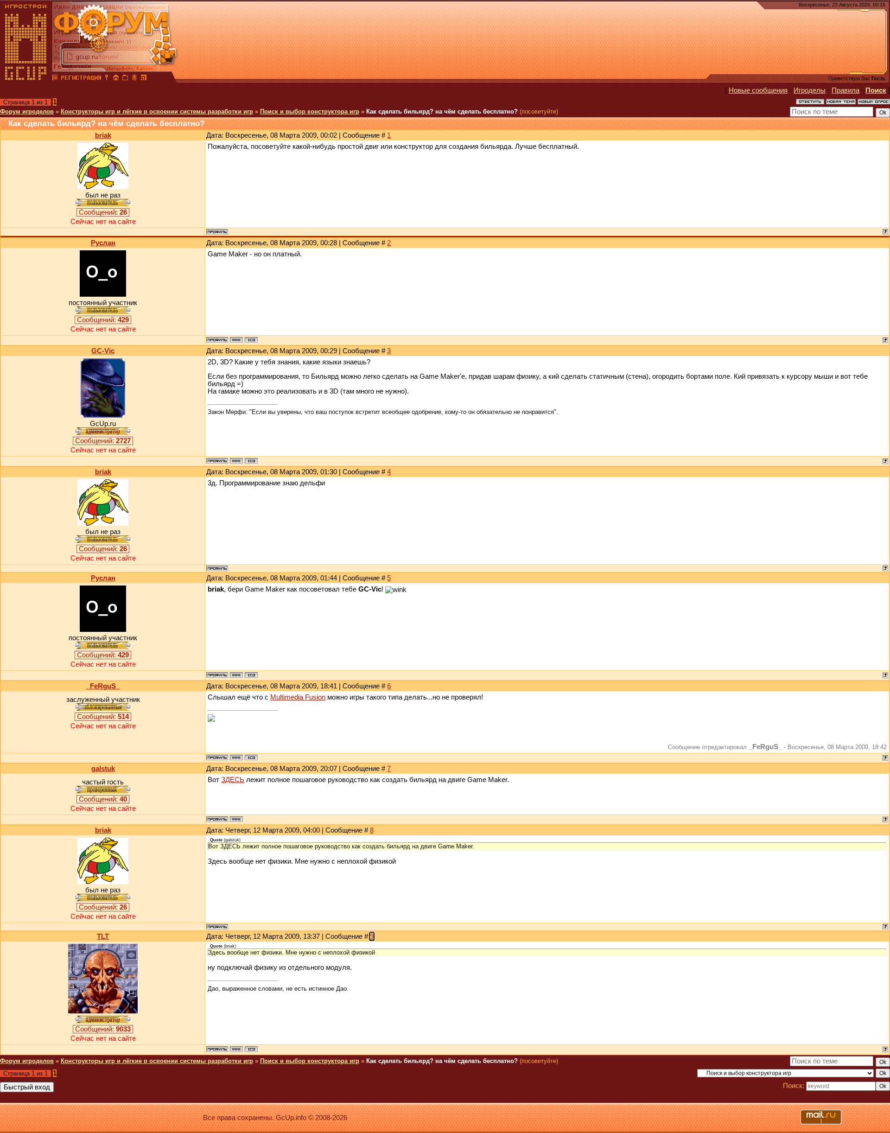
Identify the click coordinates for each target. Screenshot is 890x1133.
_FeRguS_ (103, 686)
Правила (845, 90)
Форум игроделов (27, 111)
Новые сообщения (758, 90)
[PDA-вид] (134, 79)
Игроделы (810, 90)
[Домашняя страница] (236, 340)
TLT (103, 936)
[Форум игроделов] (55, 79)
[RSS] (143, 79)
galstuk (103, 768)
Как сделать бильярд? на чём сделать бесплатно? (442, 111)
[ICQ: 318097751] (251, 1049)
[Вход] (106, 79)
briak (103, 135)
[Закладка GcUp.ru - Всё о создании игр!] (125, 79)
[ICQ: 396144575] (251, 757)
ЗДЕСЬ (232, 779)
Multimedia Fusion (297, 697)
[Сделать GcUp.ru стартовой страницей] (116, 79)
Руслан (103, 243)
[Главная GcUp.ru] (26, 79)
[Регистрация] (81, 79)
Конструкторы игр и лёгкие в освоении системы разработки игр (157, 111)
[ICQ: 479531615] (251, 340)
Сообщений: (103, 212)
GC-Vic (102, 351)
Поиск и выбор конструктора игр (309, 111)
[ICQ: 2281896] (251, 461)
